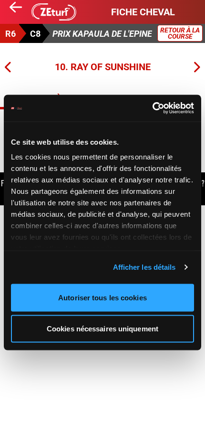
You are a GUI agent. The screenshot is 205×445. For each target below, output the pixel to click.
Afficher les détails (144, 267)
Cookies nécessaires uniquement (102, 329)
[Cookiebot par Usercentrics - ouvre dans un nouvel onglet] (152, 108)
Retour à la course (180, 33)
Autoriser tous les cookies (102, 297)
